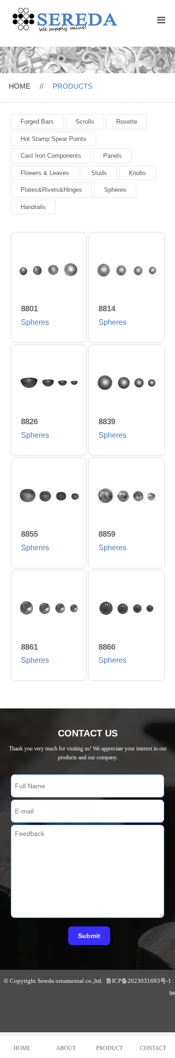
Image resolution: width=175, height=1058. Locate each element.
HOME (19, 86)
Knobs (137, 172)
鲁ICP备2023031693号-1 (138, 980)
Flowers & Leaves (45, 172)
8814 (106, 308)
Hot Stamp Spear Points (53, 138)
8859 (106, 534)
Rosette (126, 121)
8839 (106, 421)
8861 (29, 647)
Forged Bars (37, 121)
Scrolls (85, 121)
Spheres (115, 189)
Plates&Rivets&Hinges (51, 189)
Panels (112, 155)
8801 (29, 308)
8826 (29, 421)
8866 (106, 647)
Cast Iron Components (51, 155)
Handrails (33, 206)
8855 (29, 534)
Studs (99, 172)
